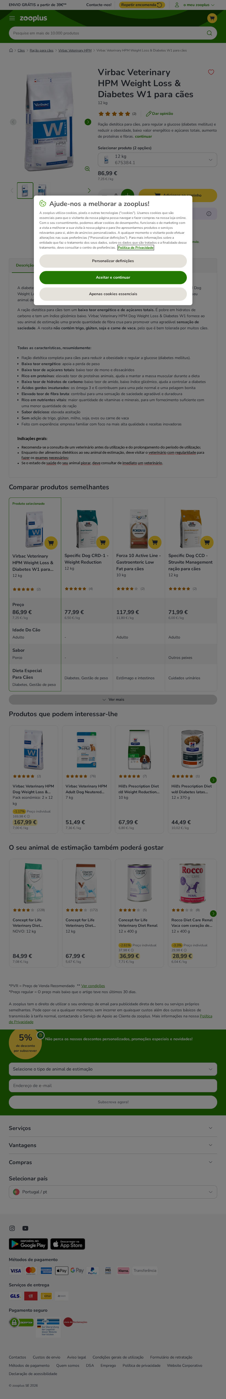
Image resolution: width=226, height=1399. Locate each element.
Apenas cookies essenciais (113, 294)
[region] (113, 250)
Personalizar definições (113, 261)
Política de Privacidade (136, 247)
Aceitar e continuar (113, 277)
